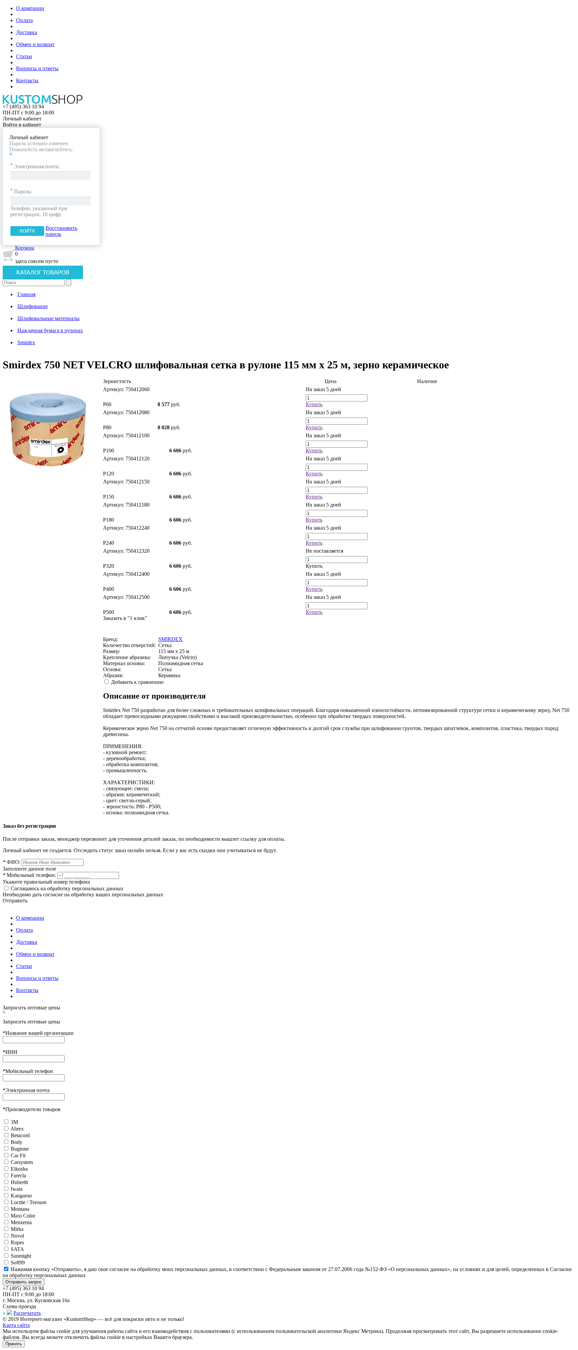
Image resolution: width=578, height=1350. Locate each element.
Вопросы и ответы (37, 68)
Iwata (16, 1189)
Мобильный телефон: (29, 875)
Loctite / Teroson (28, 1202)
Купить (314, 404)
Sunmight (21, 1256)
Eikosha (19, 1169)
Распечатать (27, 1313)
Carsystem (22, 1162)
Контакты (27, 80)
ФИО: (11, 862)
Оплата (24, 20)
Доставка (26, 32)
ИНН (10, 1052)
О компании (30, 8)
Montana (20, 1209)
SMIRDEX (170, 639)
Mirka (17, 1229)
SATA (17, 1249)
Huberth (19, 1182)
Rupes (17, 1242)
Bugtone (20, 1149)
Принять (13, 1343)
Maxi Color (23, 1216)
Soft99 (18, 1262)
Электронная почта (26, 1090)
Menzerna (21, 1222)
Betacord (20, 1135)
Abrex (17, 1129)
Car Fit (18, 1155)
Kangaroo (21, 1195)
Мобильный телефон (28, 1071)
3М (14, 1122)
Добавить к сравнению (137, 682)
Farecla (18, 1175)
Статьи (24, 56)
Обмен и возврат (35, 44)
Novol (17, 1236)
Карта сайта (16, 1325)
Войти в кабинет (22, 124)
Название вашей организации (38, 1033)
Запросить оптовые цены (31, 1007)
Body (16, 1142)
